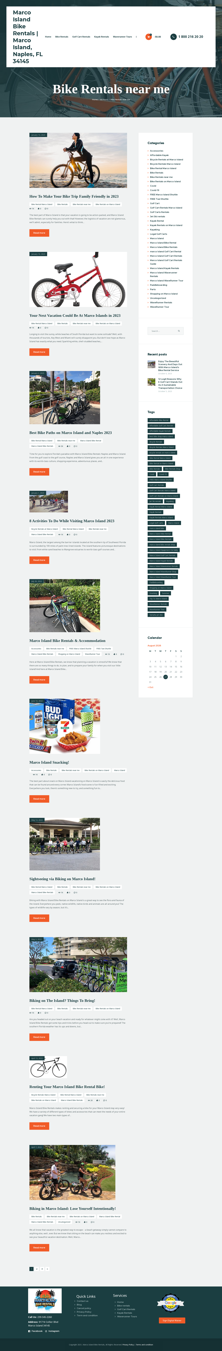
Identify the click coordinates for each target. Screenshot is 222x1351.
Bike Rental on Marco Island (161, 463)
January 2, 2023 (37, 373)
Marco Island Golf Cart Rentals (166, 256)
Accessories (36, 648)
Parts (153, 289)
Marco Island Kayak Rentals (164, 268)
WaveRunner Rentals (161, 302)
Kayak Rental (157, 221)
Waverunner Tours (127, 1316)
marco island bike (157, 528)
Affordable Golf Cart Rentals (161, 425)
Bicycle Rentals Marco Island (43, 1095)
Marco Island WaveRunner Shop (163, 571)
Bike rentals (123, 1306)
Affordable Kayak (159, 155)
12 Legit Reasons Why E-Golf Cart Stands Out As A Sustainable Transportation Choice (170, 383)
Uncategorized (64, 1222)
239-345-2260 (44, 1317)
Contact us (82, 1301)
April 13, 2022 (37, 1058)
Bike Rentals (62, 204)
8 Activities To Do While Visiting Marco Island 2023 (71, 521)
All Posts (104, 99)
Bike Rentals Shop (172, 469)
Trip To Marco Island (158, 598)
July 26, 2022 (36, 581)
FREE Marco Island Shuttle (80, 648)
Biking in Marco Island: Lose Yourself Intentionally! (72, 1208)
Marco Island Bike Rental (90, 440)
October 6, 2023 (165, 373)
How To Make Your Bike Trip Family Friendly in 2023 (74, 196)
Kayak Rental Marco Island (161, 506)
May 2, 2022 (36, 939)
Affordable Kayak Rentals (160, 431)
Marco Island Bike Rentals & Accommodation (67, 640)
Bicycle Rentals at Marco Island (44, 529)
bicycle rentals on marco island (162, 452)
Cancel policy (84, 1308)
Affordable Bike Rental (159, 420)
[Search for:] (166, 331)
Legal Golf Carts (158, 234)
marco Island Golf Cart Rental (165, 251)
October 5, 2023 (165, 391)
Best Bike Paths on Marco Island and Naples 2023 (70, 433)
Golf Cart (155, 203)
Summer (165, 593)
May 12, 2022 (37, 820)
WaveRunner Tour (92, 654)
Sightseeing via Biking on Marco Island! (62, 879)
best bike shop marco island (161, 436)
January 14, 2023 (38, 135)
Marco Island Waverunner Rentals (164, 566)
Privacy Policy (84, 1312)
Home (95, 99)
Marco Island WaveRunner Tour (166, 280)
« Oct (150, 687)
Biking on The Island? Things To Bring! (62, 1000)
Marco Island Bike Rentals (42, 446)
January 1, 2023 (37, 493)
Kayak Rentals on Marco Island (166, 225)
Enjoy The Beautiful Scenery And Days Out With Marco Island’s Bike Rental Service (170, 366)
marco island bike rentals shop (162, 544)
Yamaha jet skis (156, 615)
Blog (79, 1304)
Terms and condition (144, 1344)
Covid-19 (154, 190)
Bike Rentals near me (82, 204)
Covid (153, 186)
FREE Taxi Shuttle (103, 648)
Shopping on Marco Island (69, 654)
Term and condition (87, 1315)
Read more (39, 233)
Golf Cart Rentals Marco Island (166, 208)
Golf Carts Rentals (159, 212)
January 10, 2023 (38, 254)
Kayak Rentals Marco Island (161, 517)
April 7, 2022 (36, 1147)
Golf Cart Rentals (157, 485)
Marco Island (119, 770)
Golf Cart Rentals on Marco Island (164, 496)
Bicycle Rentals (156, 442)
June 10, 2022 (37, 701)
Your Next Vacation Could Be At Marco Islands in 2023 (75, 315)
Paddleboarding (158, 285)
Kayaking (155, 229)
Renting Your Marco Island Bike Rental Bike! (67, 1087)
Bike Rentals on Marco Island (108, 204)
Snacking (153, 593)
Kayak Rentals (155, 512)
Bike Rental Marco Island (41, 204)
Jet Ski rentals (157, 216)
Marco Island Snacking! (49, 762)
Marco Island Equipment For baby (164, 550)
